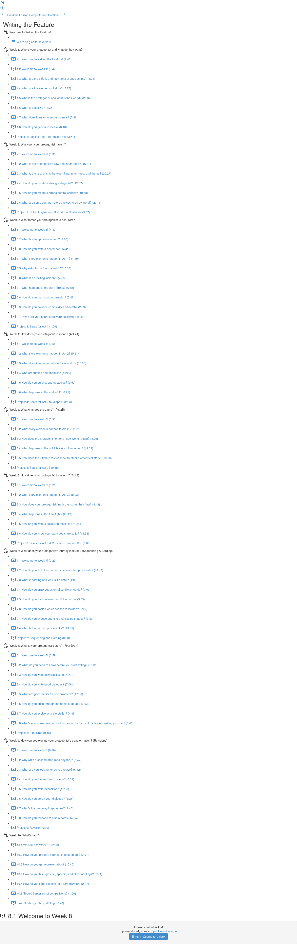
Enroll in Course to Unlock (148, 936)
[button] (2, 4)
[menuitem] (2, 9)
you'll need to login (165, 931)
